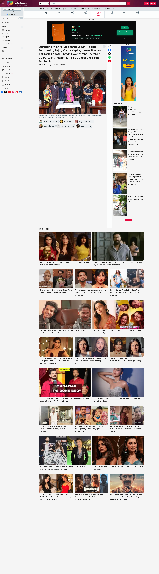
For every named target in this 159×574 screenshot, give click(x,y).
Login (146, 3)
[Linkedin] (20, 92)
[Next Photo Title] (96, 93)
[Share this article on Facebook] (109, 50)
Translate (13, 14)
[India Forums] (17, 3)
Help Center (8, 84)
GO (128, 3)
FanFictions (85, 9)
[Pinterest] (16, 92)
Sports (7, 43)
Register (152, 3)
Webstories (96, 9)
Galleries (7, 66)
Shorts (7, 77)
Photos (115, 9)
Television (8, 30)
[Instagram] (13, 92)
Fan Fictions (9, 70)
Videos (7, 62)
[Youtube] (9, 92)
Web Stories (9, 81)
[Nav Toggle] (3, 3)
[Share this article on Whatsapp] (109, 57)
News (4, 27)
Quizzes (7, 73)
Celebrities (8, 59)
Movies (7, 33)
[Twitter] (5, 92)
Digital (7, 37)
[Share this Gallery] (109, 46)
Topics (57, 9)
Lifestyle (7, 40)
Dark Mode (5, 18)
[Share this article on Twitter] (109, 53)
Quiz (64, 9)
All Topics (8, 51)
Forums (5, 48)
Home (7, 23)
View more (128, 220)
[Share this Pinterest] (109, 61)
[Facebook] (2, 92)
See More (5, 54)
